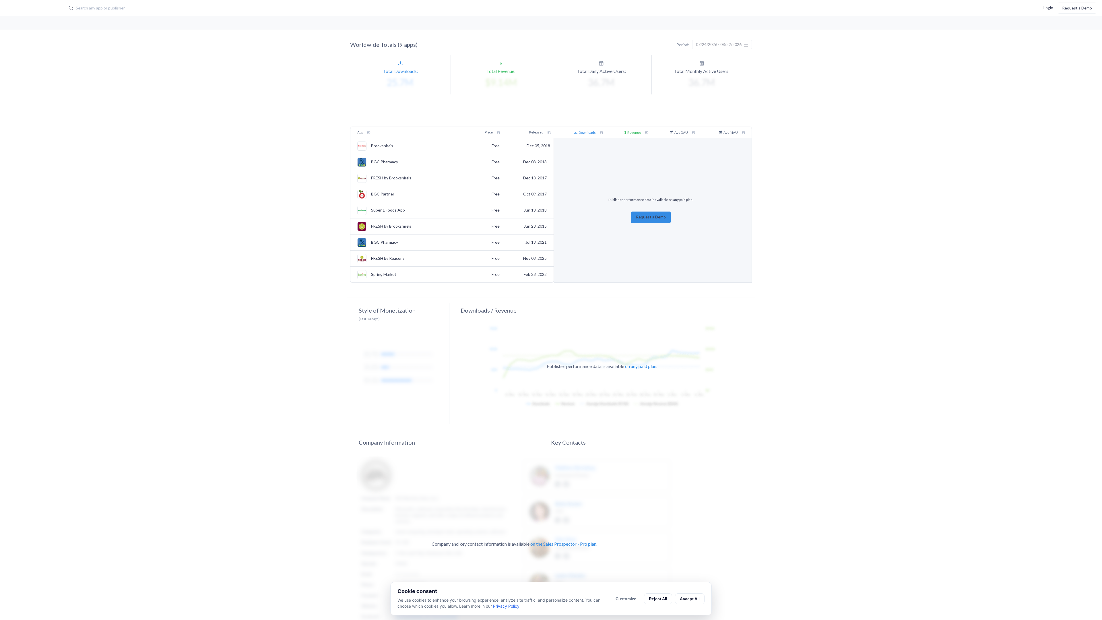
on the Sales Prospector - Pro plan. (563, 544)
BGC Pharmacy (384, 162)
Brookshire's (382, 146)
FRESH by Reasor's (388, 258)
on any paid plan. (641, 366)
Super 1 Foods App (388, 210)
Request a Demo (1077, 7)
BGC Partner (382, 194)
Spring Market (383, 274)
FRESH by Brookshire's (391, 226)
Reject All (658, 598)
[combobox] (414, 8)
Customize (626, 598)
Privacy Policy (506, 606)
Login (1048, 7)
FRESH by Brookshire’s (391, 178)
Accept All (690, 598)
